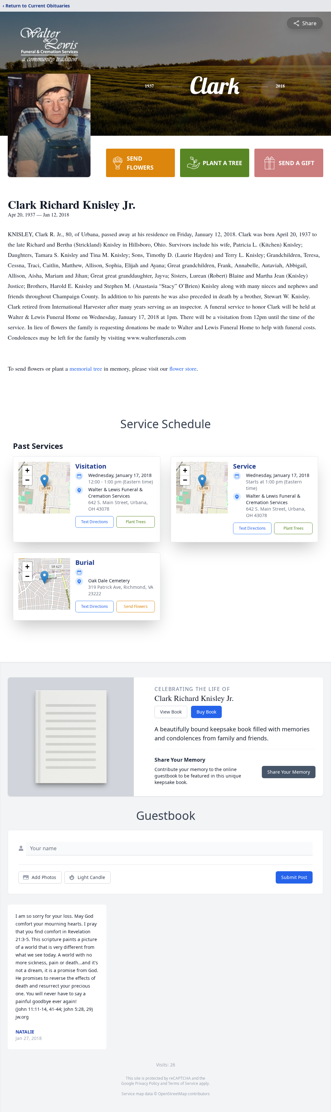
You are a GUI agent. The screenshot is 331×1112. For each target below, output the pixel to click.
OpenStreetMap (172, 1093)
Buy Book (206, 712)
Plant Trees (136, 521)
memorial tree (85, 368)
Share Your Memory (288, 772)
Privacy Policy (147, 1083)
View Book (171, 712)
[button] (44, 481)
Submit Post (294, 877)
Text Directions (94, 521)
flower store (183, 368)
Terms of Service (183, 1083)
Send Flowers (136, 606)
